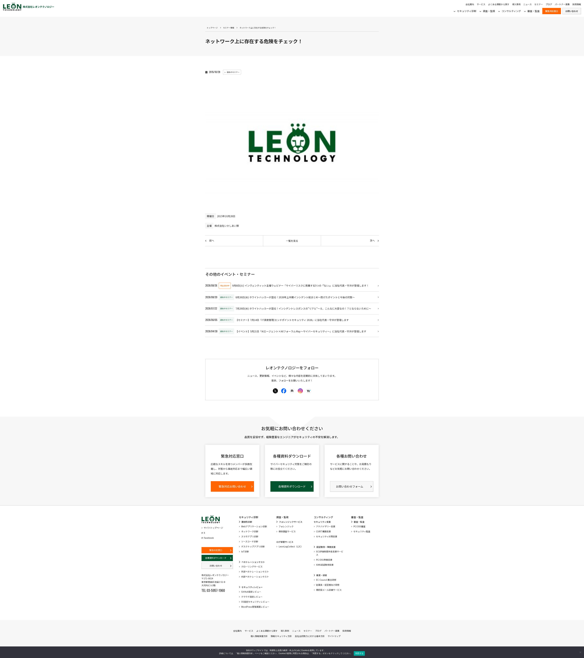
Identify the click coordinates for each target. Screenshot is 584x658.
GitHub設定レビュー (251, 591)
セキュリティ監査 (361, 531)
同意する (359, 653)
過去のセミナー (233, 72)
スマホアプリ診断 (249, 536)
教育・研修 (321, 575)
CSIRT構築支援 (323, 531)
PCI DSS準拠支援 (324, 559)
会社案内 (470, 4)
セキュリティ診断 (466, 11)
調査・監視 (489, 11)
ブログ (549, 4)
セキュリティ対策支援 (326, 536)
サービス (481, 4)
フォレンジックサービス (290, 521)
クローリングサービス (251, 566)
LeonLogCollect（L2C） (291, 546)
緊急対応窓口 (551, 11)
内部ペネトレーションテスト (255, 576)
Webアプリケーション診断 (254, 526)
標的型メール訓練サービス (329, 589)
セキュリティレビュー (252, 587)
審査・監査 (533, 11)
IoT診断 (245, 551)
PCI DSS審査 (359, 526)
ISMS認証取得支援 (325, 564)
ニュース (527, 4)
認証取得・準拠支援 (325, 546)
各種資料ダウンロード (215, 557)
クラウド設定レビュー (251, 596)
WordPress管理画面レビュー (255, 606)
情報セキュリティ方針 (281, 636)
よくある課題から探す (498, 4)
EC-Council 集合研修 (326, 579)
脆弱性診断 (247, 521)
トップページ (212, 27)
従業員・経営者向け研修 (327, 584)
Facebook (209, 537)
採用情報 (576, 4)
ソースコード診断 (249, 541)
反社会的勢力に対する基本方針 (310, 636)
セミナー (538, 4)
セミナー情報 (228, 27)
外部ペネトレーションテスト (255, 571)
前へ (211, 240)
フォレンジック (286, 526)
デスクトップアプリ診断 (253, 546)
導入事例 (516, 4)
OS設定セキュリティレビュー (255, 601)
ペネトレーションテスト (253, 562)
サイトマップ (334, 636)
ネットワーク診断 (249, 531)
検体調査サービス (287, 531)
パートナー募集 (562, 4)
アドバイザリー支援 (325, 526)
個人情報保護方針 (259, 636)
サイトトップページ (213, 527)
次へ (372, 240)
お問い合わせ (571, 11)
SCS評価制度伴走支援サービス (329, 553)
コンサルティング (511, 11)
